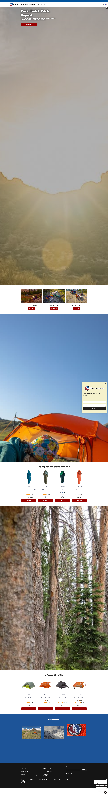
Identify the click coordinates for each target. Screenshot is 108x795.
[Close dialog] (105, 384)
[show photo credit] (106, 7)
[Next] (55, 680)
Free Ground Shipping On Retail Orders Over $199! (54, 1)
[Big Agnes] (17, 4)
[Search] (99, 4)
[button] (101, 4)
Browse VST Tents (79, 20)
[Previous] (52, 680)
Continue (94, 408)
